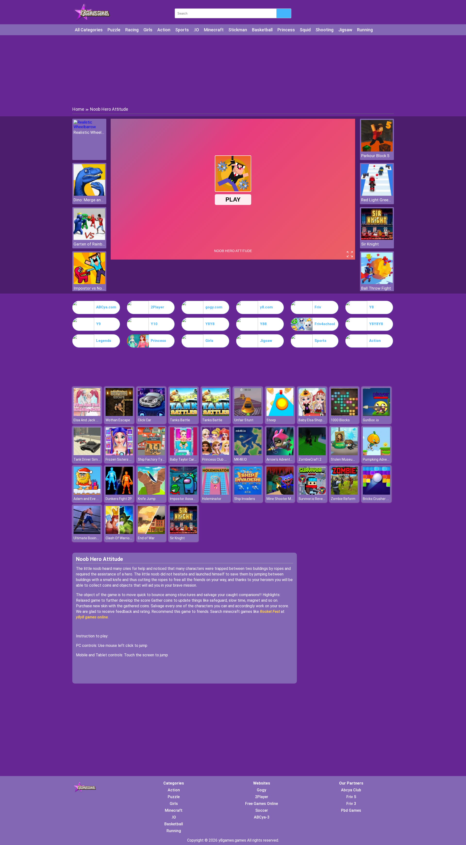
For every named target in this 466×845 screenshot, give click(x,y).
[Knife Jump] (151, 493)
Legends (103, 340)
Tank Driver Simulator (90, 459)
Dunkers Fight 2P (119, 499)
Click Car (144, 420)
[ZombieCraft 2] (312, 454)
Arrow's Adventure (280, 459)
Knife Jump (147, 499)
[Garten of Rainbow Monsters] (89, 238)
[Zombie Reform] (344, 493)
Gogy (261, 790)
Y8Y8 (210, 324)
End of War (146, 538)
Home (78, 109)
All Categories (89, 29)
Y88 (263, 324)
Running (365, 29)
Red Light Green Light (377, 199)
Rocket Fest (270, 611)
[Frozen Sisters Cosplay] (119, 454)
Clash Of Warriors (119, 538)
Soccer (261, 810)
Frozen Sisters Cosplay (123, 459)
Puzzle (114, 29)
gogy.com (213, 307)
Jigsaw (345, 29)
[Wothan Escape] (119, 414)
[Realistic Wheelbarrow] (89, 127)
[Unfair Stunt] (247, 414)
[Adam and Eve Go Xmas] (87, 493)
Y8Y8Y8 (376, 324)
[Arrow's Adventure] (280, 454)
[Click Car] (151, 414)
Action (163, 29)
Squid (305, 29)
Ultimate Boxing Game (91, 538)
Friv (318, 307)
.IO (196, 29)
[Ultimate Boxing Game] (87, 532)
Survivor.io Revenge (314, 499)
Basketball (262, 29)
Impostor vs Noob (89, 288)
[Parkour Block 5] (377, 150)
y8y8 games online (92, 617)
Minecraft (214, 29)
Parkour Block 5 (375, 155)
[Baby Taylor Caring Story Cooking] (183, 454)
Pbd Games (351, 810)
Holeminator (211, 499)
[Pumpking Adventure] (376, 454)
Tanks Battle (180, 420)
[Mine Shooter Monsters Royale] (280, 493)
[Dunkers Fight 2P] (119, 493)
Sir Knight (370, 244)
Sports (182, 29)
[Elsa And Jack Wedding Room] (87, 414)
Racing (132, 29)
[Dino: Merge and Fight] (89, 194)
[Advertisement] (233, 70)
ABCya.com (106, 307)
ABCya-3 (261, 817)
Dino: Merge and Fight (89, 199)
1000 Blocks (340, 420)
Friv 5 (351, 796)
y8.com (266, 307)
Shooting (324, 29)
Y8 (371, 307)
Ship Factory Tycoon (154, 459)
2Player (157, 307)
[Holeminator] (215, 493)
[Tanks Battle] (183, 414)
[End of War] (151, 532)
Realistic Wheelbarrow (89, 132)
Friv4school (325, 324)
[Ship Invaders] (247, 493)
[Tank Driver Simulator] (87, 454)
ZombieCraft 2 (310, 459)
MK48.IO (240, 459)
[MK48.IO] (247, 454)
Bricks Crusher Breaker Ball (384, 499)
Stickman (237, 29)
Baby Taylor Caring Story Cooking (195, 459)
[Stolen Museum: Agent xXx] (344, 454)
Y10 (154, 324)
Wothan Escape (118, 420)
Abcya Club (351, 790)
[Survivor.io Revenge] (312, 493)
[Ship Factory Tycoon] (151, 454)
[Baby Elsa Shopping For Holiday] (312, 414)
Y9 (98, 324)
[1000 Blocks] (344, 414)
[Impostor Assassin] (183, 493)
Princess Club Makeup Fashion (226, 459)
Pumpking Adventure (379, 459)
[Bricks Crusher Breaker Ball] (376, 493)
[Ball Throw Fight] (377, 282)
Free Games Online (261, 803)
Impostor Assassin (185, 499)
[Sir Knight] (377, 238)
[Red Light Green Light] (377, 194)
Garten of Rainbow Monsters (89, 244)
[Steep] (280, 414)
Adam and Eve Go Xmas (92, 499)
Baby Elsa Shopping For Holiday (322, 420)
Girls (147, 29)
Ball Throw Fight (376, 288)
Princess (286, 29)
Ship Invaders (244, 499)
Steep (271, 420)
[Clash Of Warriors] (119, 532)
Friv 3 (351, 803)
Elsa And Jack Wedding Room (96, 420)
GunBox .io (371, 420)
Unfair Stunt (243, 420)
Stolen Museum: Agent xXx (352, 459)
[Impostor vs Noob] (89, 282)
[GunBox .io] (376, 414)
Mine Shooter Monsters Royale (290, 499)
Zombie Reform (343, 499)
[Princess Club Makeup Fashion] (215, 454)
